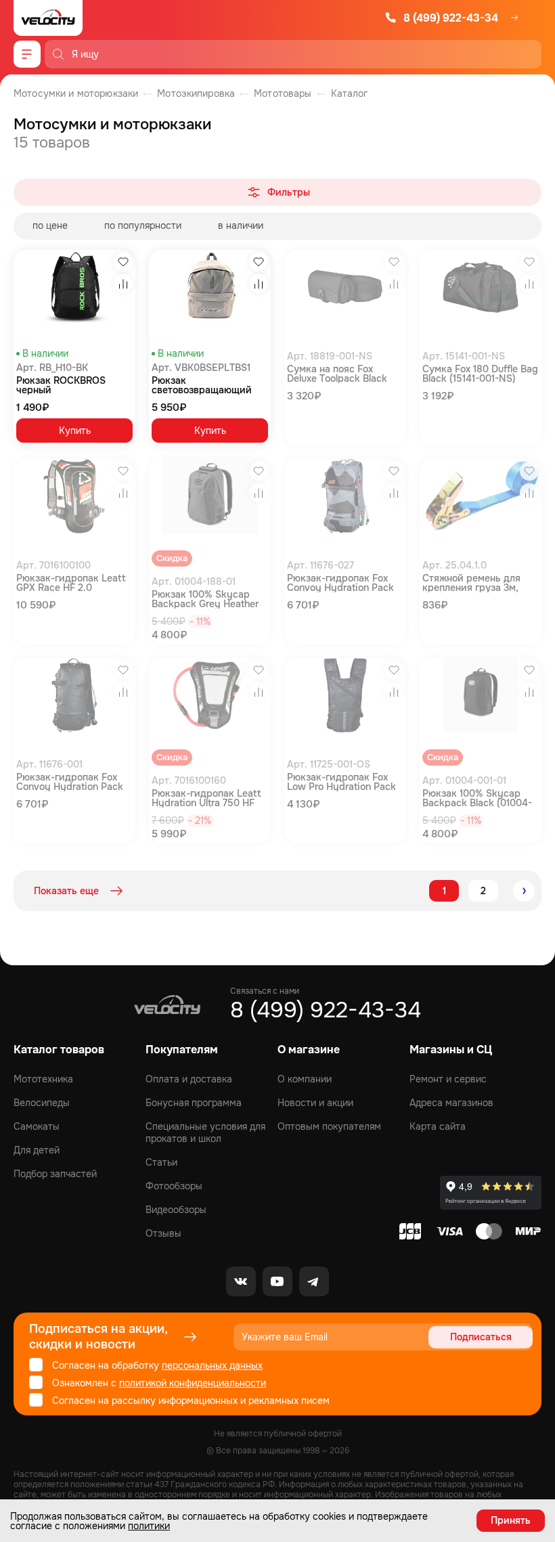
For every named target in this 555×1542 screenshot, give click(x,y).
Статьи (161, 1162)
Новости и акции (315, 1103)
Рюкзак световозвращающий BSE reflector (202, 385)
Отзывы (163, 1233)
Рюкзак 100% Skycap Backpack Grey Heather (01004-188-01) (205, 599)
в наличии (240, 225)
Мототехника (43, 1079)
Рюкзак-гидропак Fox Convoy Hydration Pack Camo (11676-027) (340, 582)
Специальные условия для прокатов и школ (205, 1132)
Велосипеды (42, 1103)
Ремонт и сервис (448, 1079)
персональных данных (212, 1365)
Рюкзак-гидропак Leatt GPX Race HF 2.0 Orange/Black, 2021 (71, 582)
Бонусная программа (194, 1103)
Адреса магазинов (451, 1103)
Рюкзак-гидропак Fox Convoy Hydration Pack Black (69, 781)
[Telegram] (314, 1281)
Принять (511, 1520)
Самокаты (37, 1126)
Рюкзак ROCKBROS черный (61, 385)
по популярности (142, 225)
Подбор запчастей (55, 1174)
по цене (50, 225)
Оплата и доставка (189, 1079)
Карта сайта (437, 1126)
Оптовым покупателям (329, 1126)
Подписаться (481, 1337)
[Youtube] (277, 1281)
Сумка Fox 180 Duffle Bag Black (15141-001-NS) (480, 373)
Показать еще (66, 891)
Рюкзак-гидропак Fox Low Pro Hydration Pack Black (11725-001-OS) (341, 781)
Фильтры (288, 192)
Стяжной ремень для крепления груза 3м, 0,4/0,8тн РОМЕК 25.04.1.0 (471, 582)
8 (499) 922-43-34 (450, 18)
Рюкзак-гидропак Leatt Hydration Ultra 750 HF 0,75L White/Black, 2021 (206, 798)
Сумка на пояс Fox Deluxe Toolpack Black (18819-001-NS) (337, 373)
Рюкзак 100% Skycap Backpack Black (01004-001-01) (477, 798)
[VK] (241, 1281)
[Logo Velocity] (48, 18)
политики (149, 1526)
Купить (75, 430)
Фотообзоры (174, 1186)
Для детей (37, 1150)
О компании (305, 1079)
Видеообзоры (176, 1210)
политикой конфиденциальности (192, 1383)
